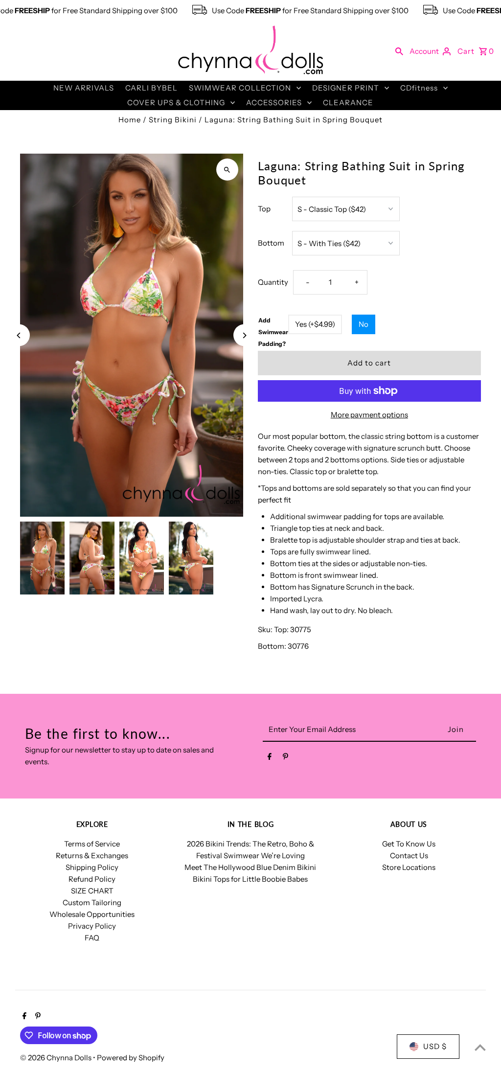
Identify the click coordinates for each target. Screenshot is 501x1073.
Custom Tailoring (92, 902)
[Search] (399, 51)
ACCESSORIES (274, 102)
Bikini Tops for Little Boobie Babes (250, 879)
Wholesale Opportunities (92, 914)
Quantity (273, 282)
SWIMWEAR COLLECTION (240, 87)
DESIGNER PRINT (345, 87)
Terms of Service (92, 843)
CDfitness (419, 87)
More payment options (369, 414)
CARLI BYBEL (151, 87)
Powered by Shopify (130, 1057)
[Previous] (19, 335)
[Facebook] (270, 758)
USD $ (435, 1046)
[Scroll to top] (480, 1047)
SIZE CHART (92, 890)
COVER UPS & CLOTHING (176, 102)
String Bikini (173, 119)
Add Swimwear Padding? (273, 332)
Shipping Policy (92, 867)
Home (129, 119)
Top (264, 208)
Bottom (271, 243)
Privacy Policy (92, 926)
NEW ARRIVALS (83, 87)
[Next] (244, 335)
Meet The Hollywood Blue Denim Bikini (250, 867)
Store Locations (408, 867)
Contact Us (409, 855)
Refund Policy (91, 879)
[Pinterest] (285, 758)
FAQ (92, 937)
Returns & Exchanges (92, 855)
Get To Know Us (408, 843)
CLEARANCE (348, 102)
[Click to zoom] (227, 170)
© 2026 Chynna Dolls (56, 1057)
